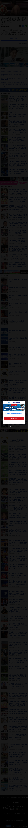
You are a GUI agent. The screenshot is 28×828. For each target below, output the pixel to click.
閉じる (14, 422)
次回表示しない (14, 426)
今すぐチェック (14, 418)
